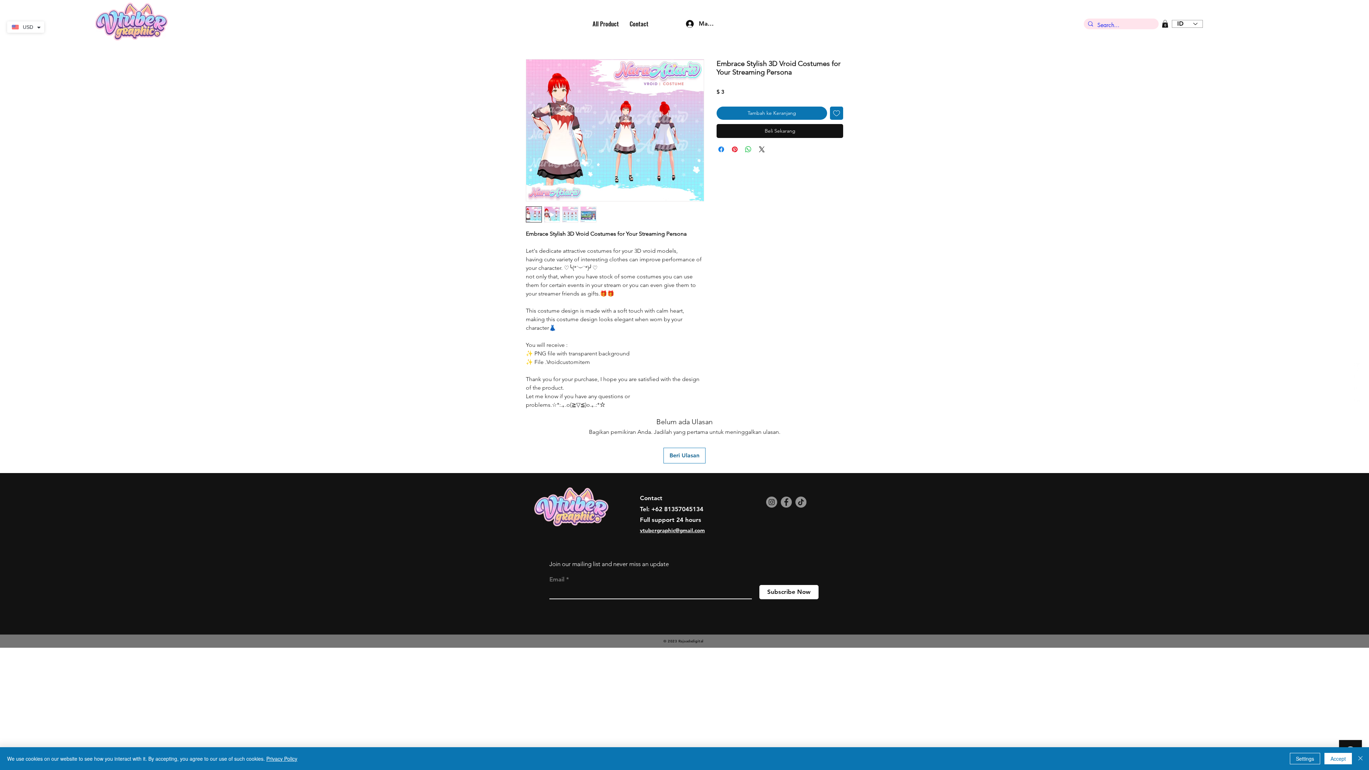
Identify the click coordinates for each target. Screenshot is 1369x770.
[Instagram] (771, 502)
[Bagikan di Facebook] (721, 149)
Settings (1305, 758)
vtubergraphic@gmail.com (672, 530)
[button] (1165, 24)
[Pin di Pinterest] (734, 149)
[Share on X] (762, 149)
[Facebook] (786, 502)
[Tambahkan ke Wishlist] (836, 113)
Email (556, 579)
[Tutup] (1360, 758)
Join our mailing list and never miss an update (609, 564)
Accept (1338, 758)
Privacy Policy (281, 758)
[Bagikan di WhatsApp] (748, 149)
